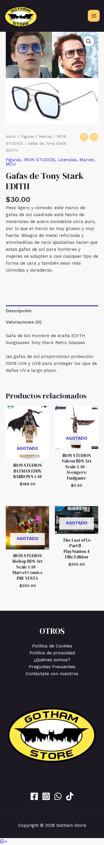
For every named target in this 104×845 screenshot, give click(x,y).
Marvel (86, 159)
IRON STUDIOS (39, 159)
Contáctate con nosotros (52, 673)
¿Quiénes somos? (52, 659)
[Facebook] (34, 796)
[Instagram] (46, 796)
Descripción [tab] (18, 310)
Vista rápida (27, 453)
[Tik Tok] (70, 796)
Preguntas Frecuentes (52, 666)
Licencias (67, 159)
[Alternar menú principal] (94, 16)
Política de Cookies (52, 646)
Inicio (11, 136)
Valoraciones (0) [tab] (24, 322)
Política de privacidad (52, 652)
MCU (11, 164)
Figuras (27, 136)
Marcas (45, 136)
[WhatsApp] (58, 796)
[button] (88, 41)
